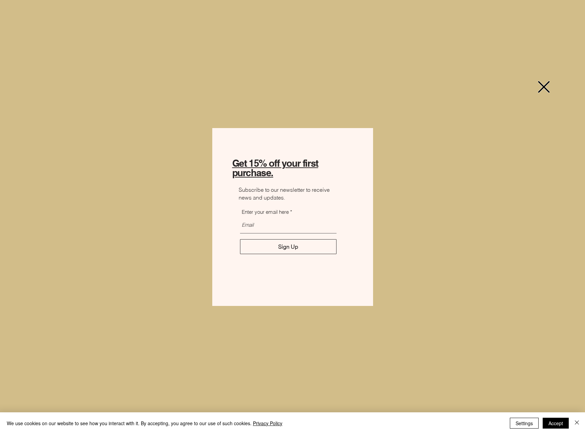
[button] (544, 87)
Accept (555, 423)
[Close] (577, 423)
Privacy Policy (267, 423)
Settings (524, 423)
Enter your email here (265, 211)
